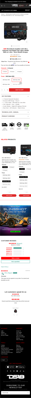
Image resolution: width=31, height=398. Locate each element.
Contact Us (18, 330)
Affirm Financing (19, 339)
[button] (13, 56)
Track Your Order (19, 335)
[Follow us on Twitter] (10, 371)
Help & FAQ (18, 333)
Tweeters (3, 14)
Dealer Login (3, 333)
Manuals (3, 346)
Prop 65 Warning (19, 348)
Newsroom (18, 352)
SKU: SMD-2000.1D (23, 157)
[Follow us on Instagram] (14, 371)
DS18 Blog (18, 346)
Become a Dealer (4, 335)
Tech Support (19, 332)
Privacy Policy (19, 351)
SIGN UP (27, 10)
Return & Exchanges (20, 336)
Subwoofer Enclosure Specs (7, 352)
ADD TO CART (9, 195)
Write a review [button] (15, 258)
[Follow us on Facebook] (7, 371)
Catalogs (3, 345)
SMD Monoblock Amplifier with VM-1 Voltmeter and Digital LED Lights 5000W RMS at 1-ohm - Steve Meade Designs (9, 161)
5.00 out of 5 (19, 243)
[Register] (27, 392)
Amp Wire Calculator (5, 351)
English (3, 359)
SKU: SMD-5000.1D (6, 157)
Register (3, 332)
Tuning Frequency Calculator (7, 349)
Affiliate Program (19, 349)
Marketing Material (5, 348)
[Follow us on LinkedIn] (23, 371)
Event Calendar (4, 353)
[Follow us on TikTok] (20, 371)
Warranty (18, 338)
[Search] (4, 5)
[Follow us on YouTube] (17, 371)
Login (2, 330)
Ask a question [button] (15, 261)
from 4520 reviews (15, 295)
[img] (4, 270)
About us (18, 345)
